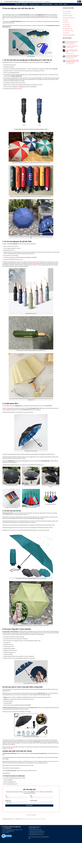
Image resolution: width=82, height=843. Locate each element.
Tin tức (60, 4)
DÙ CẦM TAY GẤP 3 (67, 13)
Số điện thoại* (8, 800)
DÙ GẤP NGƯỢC (66, 24)
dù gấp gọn (15, 761)
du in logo (30, 818)
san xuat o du (43, 818)
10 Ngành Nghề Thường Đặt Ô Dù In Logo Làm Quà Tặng (72, 56)
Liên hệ (65, 4)
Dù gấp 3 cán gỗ (18, 259)
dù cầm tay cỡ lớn (33, 761)
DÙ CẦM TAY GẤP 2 (67, 11)
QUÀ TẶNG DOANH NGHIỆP (46, 4)
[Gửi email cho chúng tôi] (80, 1)
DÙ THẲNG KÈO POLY (67, 28)
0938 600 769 (37, 791)
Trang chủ (17, 4)
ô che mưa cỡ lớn (9, 748)
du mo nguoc (34, 818)
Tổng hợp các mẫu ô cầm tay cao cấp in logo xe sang (72, 42)
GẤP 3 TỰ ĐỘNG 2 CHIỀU (68, 30)
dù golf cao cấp (54, 761)
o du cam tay (39, 818)
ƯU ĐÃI (56, 4)
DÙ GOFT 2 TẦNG (66, 26)
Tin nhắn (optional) (33, 800)
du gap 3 (22, 818)
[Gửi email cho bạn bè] (31, 815)
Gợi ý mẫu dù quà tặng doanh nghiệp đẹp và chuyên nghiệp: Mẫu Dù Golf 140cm (72, 61)
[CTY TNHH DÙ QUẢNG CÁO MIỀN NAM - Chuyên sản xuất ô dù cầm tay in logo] (2, 1)
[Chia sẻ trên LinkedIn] (35, 815)
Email (31, 795)
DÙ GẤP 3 (20, 88)
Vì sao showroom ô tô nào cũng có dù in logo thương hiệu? (71, 51)
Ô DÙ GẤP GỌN (24, 4)
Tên (6, 795)
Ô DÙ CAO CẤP (66, 32)
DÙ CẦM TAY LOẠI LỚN (34, 4)
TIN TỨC (13, 818)
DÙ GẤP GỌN (65, 22)
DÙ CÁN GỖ (65, 20)
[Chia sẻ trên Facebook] (27, 815)
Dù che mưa (38, 836)
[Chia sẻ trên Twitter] (29, 815)
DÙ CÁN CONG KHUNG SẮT (68, 17)
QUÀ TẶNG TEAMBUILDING (72, 46)
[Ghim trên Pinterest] (33, 815)
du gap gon (26, 818)
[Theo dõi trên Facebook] (78, 1)
